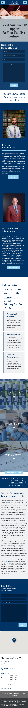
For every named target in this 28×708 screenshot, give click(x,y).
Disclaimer (14, 695)
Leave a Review (5, 673)
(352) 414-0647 (8, 669)
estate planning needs (19, 558)
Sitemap (23, 693)
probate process (7, 561)
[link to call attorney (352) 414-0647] (3, 2)
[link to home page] (14, 3)
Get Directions (5, 688)
